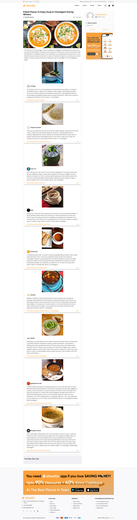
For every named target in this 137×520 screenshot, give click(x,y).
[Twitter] (34, 511)
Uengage (111, 517)
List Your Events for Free (102, 503)
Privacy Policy (76, 501)
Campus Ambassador (55, 510)
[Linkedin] (30, 511)
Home (51, 501)
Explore (77, 5)
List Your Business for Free (102, 501)
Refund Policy (76, 505)
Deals (99, 5)
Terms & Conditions (77, 503)
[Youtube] (37, 511)
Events (85, 5)
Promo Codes (53, 508)
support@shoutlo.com (87, 1)
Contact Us (110, 1)
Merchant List (76, 508)
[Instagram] (27, 511)
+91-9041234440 (101, 1)
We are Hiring (53, 505)
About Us (52, 503)
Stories (92, 5)
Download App (99, 508)
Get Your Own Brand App (102, 505)
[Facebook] (23, 511)
